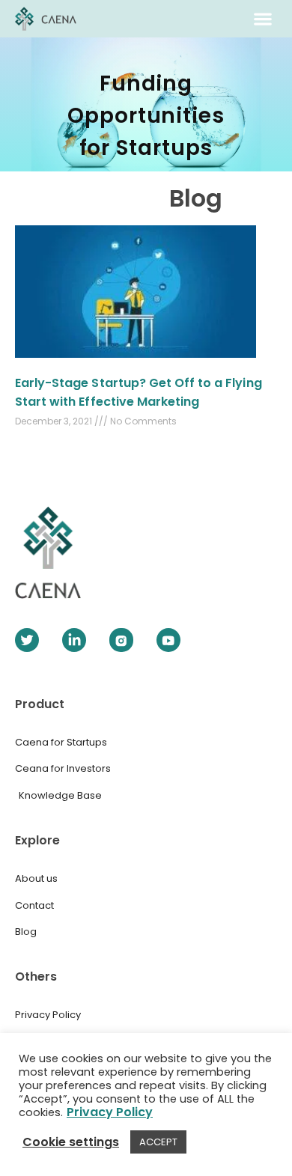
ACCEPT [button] (158, 1142)
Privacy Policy (110, 1112)
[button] (263, 19)
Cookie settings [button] (70, 1142)
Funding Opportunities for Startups (146, 115)
